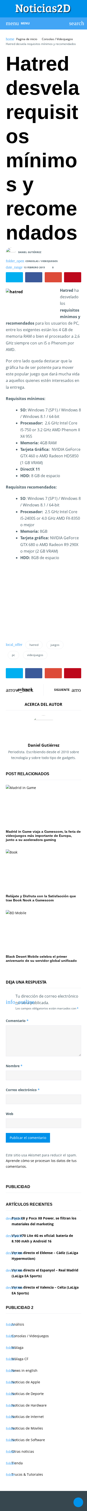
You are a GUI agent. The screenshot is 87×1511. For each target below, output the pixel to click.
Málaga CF (20, 1359)
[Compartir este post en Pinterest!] (72, 277)
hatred (33, 645)
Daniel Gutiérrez (29, 252)
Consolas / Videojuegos (57, 39)
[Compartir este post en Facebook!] (33, 277)
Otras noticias (23, 1451)
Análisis (18, 1324)
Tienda (17, 1463)
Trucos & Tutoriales (27, 1474)
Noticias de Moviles (27, 1428)
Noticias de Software (28, 1440)
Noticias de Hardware (29, 1405)
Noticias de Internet (28, 1416)
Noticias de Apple (26, 1382)
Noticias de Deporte (28, 1393)
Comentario (17, 1020)
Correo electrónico (23, 1090)
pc (13, 655)
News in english (24, 1370)
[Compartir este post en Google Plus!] (53, 277)
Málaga (17, 1347)
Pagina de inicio (26, 39)
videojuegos (35, 655)
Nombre (14, 1066)
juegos (55, 645)
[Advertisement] (42, 602)
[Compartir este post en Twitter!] (14, 277)
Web (9, 1113)
